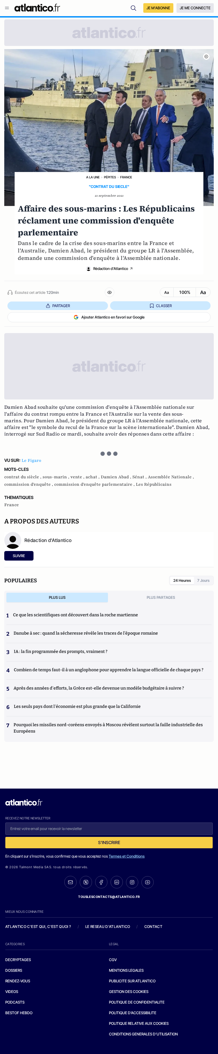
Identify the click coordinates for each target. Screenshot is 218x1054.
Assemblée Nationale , (171, 477)
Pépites (110, 177)
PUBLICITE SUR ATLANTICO (132, 981)
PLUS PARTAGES (161, 597)
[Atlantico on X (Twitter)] (86, 882)
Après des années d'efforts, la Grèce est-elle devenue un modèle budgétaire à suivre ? (99, 688)
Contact (153, 926)
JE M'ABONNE (158, 8)
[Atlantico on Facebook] (101, 882)
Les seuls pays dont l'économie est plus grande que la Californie (77, 706)
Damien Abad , (116, 477)
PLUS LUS (57, 597)
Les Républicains (153, 484)
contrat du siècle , (23, 477)
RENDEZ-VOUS (17, 981)
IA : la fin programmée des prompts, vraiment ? (60, 651)
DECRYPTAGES (18, 959)
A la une (93, 177)
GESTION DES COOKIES (128, 991)
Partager (61, 305)
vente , (78, 477)
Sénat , (140, 477)
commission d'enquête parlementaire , (95, 484)
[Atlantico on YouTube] (147, 882)
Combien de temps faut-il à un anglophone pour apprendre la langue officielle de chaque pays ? (108, 669)
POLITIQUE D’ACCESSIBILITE (132, 1012)
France (126, 177)
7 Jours (203, 580)
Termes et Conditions (127, 856)
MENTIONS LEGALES (126, 970)
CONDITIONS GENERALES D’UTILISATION (143, 1034)
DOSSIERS (13, 970)
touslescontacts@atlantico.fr (109, 897)
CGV (113, 959)
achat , (93, 477)
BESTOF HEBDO (18, 1012)
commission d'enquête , (29, 484)
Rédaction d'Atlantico (110, 268)
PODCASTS (14, 1002)
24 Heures (182, 580)
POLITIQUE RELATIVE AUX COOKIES (139, 1023)
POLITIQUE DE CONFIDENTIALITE (137, 1002)
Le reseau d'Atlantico (107, 926)
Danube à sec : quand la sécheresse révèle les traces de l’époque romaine (86, 633)
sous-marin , (56, 477)
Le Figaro (31, 460)
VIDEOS (11, 991)
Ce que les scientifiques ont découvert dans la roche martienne (75, 614)
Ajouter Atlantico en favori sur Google (113, 317)
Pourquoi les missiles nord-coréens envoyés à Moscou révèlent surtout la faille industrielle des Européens (108, 728)
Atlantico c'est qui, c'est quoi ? (38, 926)
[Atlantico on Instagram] (132, 882)
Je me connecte (195, 8)
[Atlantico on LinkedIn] (117, 882)
